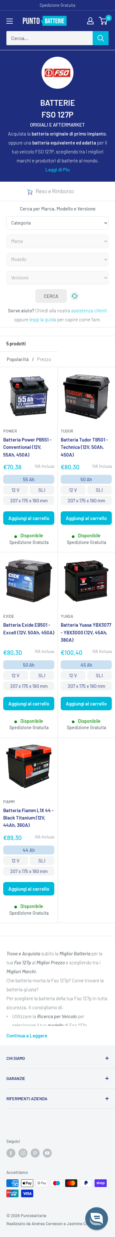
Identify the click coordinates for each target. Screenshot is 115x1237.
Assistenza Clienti (65, 191)
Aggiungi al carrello (28, 518)
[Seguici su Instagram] (23, 1153)
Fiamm (9, 801)
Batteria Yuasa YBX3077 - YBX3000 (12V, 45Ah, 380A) (86, 632)
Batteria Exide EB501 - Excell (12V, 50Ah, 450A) (28, 628)
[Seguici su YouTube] (47, 1153)
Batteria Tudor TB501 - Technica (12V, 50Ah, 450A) (84, 447)
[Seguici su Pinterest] (35, 1153)
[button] (96, 1218)
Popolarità (18, 359)
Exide (8, 616)
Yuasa (67, 616)
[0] (103, 21)
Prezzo (44, 359)
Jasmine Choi (79, 1223)
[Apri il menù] (9, 21)
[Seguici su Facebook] (10, 1153)
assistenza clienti (89, 310)
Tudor (67, 430)
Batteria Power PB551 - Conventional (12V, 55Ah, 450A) (27, 447)
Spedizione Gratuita (57, 5)
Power (10, 430)
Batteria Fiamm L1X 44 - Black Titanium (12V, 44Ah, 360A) (28, 817)
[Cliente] (90, 20)
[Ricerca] (101, 38)
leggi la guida (42, 319)
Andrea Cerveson (47, 1223)
